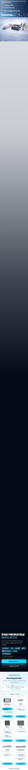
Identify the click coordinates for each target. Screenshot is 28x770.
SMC (12, 648)
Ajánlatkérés (7, 716)
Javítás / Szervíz (14, 666)
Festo (23, 648)
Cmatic (15, 651)
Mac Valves (5, 648)
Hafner (17, 648)
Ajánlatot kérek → (14, 661)
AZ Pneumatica (6, 653)
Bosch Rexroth (6, 651)
